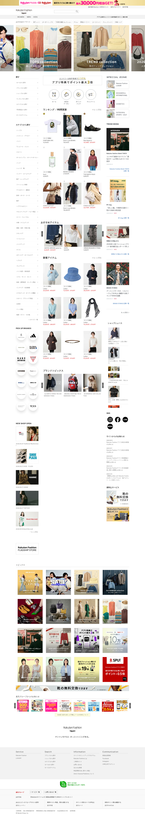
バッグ (18, 163)
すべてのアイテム (21, 115)
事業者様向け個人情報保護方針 (45, 811)
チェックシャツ (107, 22)
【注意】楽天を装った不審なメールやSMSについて (72, 715)
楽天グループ (115, 7)
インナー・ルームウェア (23, 174)
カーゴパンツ (96, 22)
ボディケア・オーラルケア (24, 255)
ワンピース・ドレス (22, 146)
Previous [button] (16, 48)
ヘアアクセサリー (21, 206)
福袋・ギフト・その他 (23, 315)
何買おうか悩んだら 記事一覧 (120, 254)
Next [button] (129, 48)
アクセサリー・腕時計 (23, 190)
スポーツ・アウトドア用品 (24, 298)
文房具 (18, 304)
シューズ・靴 (20, 168)
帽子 (17, 201)
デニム (76, 22)
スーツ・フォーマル (22, 217)
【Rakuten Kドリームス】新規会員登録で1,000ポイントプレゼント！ (51, 797)
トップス (19, 130)
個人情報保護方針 (28, 811)
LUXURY (18, 758)
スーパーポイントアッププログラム (84, 755)
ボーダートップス (47, 22)
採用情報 (72, 811)
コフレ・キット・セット (23, 277)
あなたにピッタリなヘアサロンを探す (27, 802)
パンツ (18, 141)
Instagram (106, 761)
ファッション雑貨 (21, 184)
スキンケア (19, 233)
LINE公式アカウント (109, 764)
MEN (29, 17)
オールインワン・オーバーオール (26, 157)
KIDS (36, 17)
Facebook (106, 758)
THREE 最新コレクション (63, 22)
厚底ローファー (85, 22)
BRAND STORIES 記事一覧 (121, 303)
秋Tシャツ (36, 22)
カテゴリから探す (21, 104)
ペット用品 (19, 309)
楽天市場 (125, 7)
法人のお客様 (78, 767)
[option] (43, 48)
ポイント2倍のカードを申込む (85, 802)
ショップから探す (21, 93)
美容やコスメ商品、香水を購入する (58, 802)
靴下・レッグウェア (22, 179)
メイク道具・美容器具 (23, 271)
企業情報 (18, 811)
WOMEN (20, 17)
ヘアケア (19, 260)
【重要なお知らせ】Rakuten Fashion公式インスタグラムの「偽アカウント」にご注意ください (117, 478)
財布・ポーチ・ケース (23, 195)
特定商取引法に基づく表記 (82, 771)
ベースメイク (20, 239)
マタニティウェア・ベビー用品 (25, 212)
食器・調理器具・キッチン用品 (25, 282)
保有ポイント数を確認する (113, 802)
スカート (19, 152)
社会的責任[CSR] (62, 811)
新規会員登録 (107, 755)
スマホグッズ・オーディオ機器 (25, 293)
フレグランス (20, 266)
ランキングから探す (22, 99)
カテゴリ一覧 (34, 319)
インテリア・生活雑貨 (23, 287)
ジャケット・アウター (23, 136)
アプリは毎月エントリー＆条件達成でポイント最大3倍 (112, 17)
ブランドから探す (21, 88)
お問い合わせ (78, 764)
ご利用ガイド (78, 761)
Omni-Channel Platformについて (84, 774)
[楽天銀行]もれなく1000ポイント (98, 7)
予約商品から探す (21, 109)
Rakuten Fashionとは (80, 758)
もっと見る (34, 532)
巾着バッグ (118, 22)
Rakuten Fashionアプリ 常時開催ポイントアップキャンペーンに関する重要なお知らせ (117, 460)
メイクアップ (20, 244)
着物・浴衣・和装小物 (23, 228)
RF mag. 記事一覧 (123, 218)
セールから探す (21, 82)
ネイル (18, 249)
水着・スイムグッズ (22, 222)
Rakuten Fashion (33, 11)
